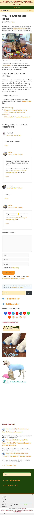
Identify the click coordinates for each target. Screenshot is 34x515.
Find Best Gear (13, 299)
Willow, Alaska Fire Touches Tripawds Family (17, 117)
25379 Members (18, 1)
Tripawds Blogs (8, 108)
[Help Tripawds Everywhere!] (11, 330)
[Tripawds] (5, 10)
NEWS (6, 3)
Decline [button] (16, 504)
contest (13, 110)
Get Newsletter (12, 304)
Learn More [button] (11, 504)
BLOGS (11, 3)
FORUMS (16, 3)
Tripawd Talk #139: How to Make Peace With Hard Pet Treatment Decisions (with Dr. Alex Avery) (16, 442)
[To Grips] (14, 357)
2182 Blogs (28, 1)
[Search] (29, 293)
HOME (2, 3)
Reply (6, 145)
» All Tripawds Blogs (9, 465)
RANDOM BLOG (17, 4)
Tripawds (24, 508)
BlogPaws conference (19, 29)
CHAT (21, 3)
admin (10, 152)
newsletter (19, 110)
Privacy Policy (15, 268)
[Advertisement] (17, 403)
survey (25, 110)
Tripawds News (6, 66)
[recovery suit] (14, 383)
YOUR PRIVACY (29, 3)
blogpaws (7, 110)
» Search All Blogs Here (11, 480)
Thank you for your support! (17, 287)
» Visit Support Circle (10, 485)
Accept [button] (25, 504)
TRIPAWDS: (6, 1)
